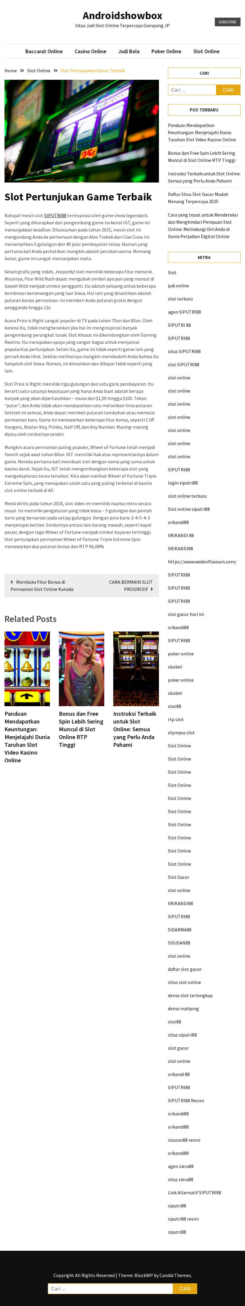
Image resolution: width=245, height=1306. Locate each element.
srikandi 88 (179, 1074)
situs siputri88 (182, 1035)
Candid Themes (175, 1275)
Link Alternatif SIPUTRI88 (194, 1192)
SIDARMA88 (180, 930)
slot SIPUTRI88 (183, 364)
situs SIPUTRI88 (184, 351)
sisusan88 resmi (184, 1140)
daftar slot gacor (185, 969)
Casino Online (90, 51)
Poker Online (166, 51)
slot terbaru (180, 299)
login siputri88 (183, 483)
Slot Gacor (178, 877)
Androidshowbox (123, 15)
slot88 (174, 706)
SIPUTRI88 (55, 215)
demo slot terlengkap (190, 995)
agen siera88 (181, 1166)
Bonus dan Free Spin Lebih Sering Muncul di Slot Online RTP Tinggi (81, 729)
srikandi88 (178, 522)
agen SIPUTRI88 (184, 312)
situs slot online (184, 982)
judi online (178, 286)
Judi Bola (129, 51)
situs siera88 (180, 1179)
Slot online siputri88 (189, 509)
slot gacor (178, 1048)
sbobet (175, 667)
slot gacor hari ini (186, 614)
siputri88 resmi (183, 1219)
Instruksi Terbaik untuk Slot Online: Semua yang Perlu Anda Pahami (134, 729)
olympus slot (181, 732)
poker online (181, 654)
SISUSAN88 (179, 943)
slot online (179, 378)
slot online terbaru (187, 496)
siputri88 (177, 1206)
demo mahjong (183, 1008)
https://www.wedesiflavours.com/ (202, 562)
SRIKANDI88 (180, 548)
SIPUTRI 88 (179, 325)
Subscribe (228, 21)
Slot (172, 272)
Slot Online (206, 51)
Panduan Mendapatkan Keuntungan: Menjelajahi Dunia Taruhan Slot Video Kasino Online (27, 737)
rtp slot (176, 719)
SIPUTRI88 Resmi (186, 1100)
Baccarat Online (44, 51)
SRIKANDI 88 (181, 535)
